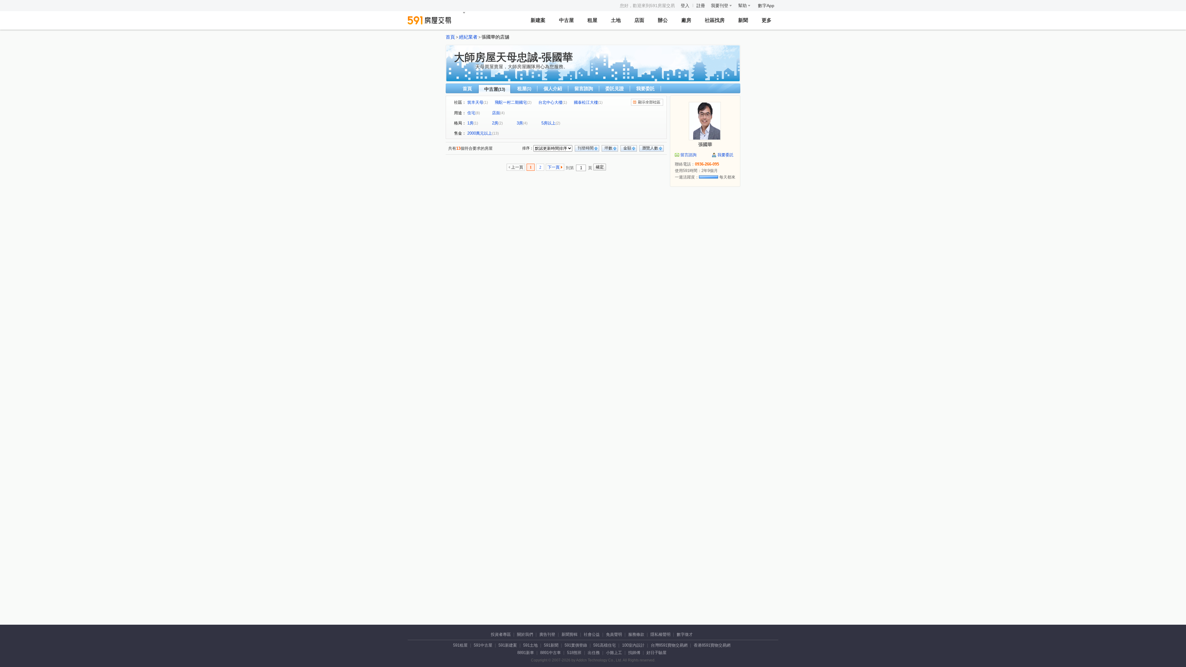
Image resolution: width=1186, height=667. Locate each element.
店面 (639, 20)
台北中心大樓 (550, 102)
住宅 (471, 113)
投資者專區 (501, 634)
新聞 (743, 20)
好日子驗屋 (656, 652)
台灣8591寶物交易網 (669, 645)
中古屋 (566, 20)
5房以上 (548, 123)
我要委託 (645, 88)
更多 (767, 20)
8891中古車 (550, 652)
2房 (495, 123)
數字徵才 (685, 634)
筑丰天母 (475, 102)
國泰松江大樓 (586, 102)
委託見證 (614, 88)
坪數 (608, 148)
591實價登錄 (576, 645)
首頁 (450, 37)
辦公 (663, 20)
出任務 (594, 652)
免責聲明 (614, 634)
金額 (627, 148)
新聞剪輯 (569, 634)
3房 (520, 123)
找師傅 (634, 652)
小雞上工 (614, 652)
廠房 (686, 20)
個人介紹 (553, 88)
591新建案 (507, 645)
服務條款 (636, 634)
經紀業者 (468, 37)
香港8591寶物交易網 (712, 645)
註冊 (700, 5)
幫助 (743, 5)
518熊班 (574, 652)
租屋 (592, 20)
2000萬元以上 (479, 133)
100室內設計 (633, 645)
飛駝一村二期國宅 (511, 102)
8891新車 (525, 652)
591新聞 (551, 645)
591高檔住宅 (604, 645)
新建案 (538, 20)
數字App (766, 5)
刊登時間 (586, 148)
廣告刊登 (547, 634)
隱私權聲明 (660, 634)
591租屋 (460, 645)
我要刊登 (720, 5)
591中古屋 (483, 645)
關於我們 (525, 634)
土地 (616, 20)
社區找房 (715, 20)
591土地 (530, 645)
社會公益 (592, 634)
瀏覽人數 (650, 148)
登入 (685, 5)
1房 (470, 123)
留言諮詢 (583, 88)
